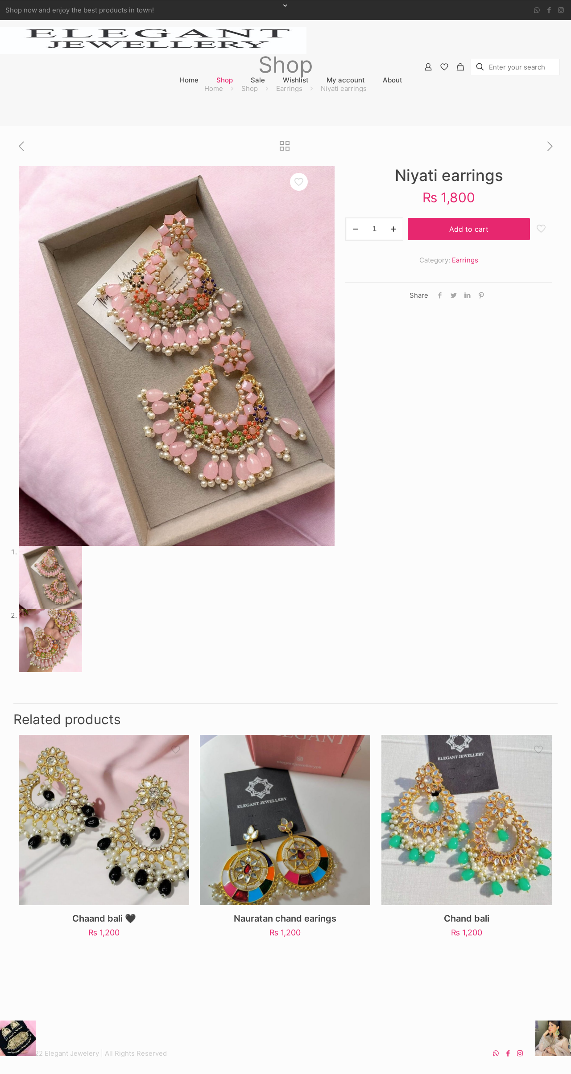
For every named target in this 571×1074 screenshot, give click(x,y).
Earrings (465, 260)
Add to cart (468, 229)
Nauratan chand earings (285, 918)
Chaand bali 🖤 (104, 918)
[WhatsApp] (537, 10)
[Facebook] (549, 10)
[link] (224, 107)
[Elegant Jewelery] (153, 40)
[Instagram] (561, 10)
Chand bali (466, 918)
